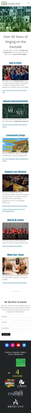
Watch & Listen (15, 219)
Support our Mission (15, 171)
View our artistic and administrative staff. (14, 283)
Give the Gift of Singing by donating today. (15, 206)
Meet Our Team (15, 254)
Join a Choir (15, 62)
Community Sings (15, 135)
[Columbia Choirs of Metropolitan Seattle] (11, 3)
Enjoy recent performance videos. (12, 246)
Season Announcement (15, 101)
